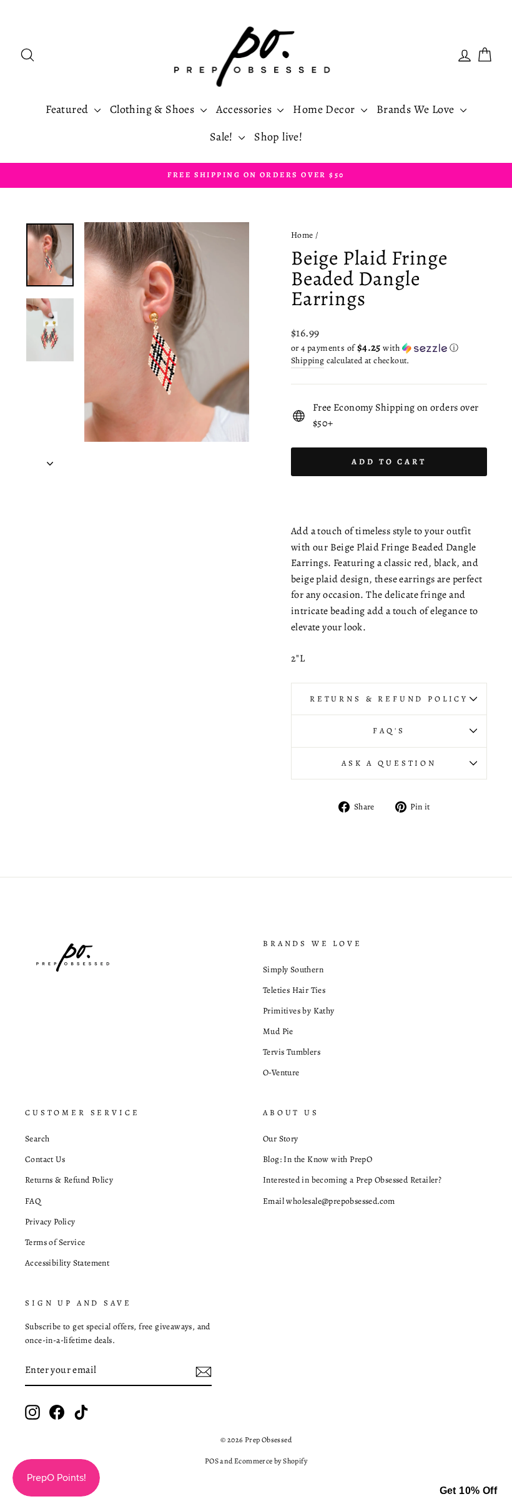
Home (302, 235)
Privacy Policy (50, 1222)
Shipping (307, 360)
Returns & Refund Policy (389, 698)
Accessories (245, 109)
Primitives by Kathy (299, 1011)
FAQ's (389, 730)
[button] (389, 348)
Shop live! (278, 136)
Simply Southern (293, 969)
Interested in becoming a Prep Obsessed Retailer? (352, 1180)
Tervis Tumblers (291, 1052)
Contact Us (45, 1159)
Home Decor (325, 109)
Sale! (222, 136)
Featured (68, 109)
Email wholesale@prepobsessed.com (329, 1201)
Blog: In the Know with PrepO (317, 1159)
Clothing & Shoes (153, 109)
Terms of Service (55, 1242)
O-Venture (281, 1072)
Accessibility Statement (67, 1263)
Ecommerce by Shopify (270, 1461)
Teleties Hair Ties (294, 990)
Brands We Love (417, 109)
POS (212, 1461)
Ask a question (389, 763)
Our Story (280, 1139)
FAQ (33, 1201)
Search (37, 1139)
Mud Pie (278, 1031)
